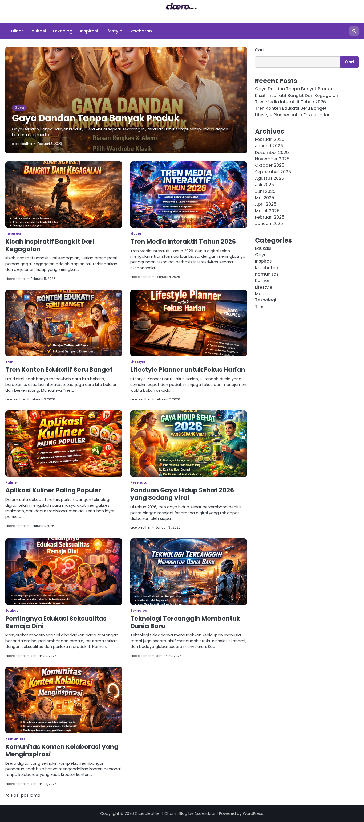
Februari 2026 (269, 139)
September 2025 (273, 172)
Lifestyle (113, 31)
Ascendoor (205, 813)
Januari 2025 (269, 224)
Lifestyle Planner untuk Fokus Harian (187, 369)
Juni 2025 (265, 191)
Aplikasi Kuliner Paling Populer (53, 490)
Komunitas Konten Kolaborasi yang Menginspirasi (61, 750)
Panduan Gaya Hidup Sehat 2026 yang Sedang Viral (182, 494)
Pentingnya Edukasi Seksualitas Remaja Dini (56, 622)
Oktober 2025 (269, 165)
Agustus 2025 (269, 178)
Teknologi (63, 31)
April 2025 (265, 204)
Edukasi (37, 31)
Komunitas (15, 739)
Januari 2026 (269, 146)
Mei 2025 (264, 198)
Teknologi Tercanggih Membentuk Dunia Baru (185, 622)
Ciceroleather (148, 813)
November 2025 (272, 159)
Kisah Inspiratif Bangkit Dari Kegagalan (50, 245)
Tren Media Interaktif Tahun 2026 (183, 241)
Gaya (19, 107)
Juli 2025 (264, 185)
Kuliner (16, 31)
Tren (9, 362)
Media (135, 233)
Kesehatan (140, 31)
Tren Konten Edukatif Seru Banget (58, 369)
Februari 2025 (269, 217)
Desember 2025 (272, 152)
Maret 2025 (267, 211)
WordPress (253, 813)
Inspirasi (89, 31)
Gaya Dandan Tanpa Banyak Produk (96, 118)
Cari (259, 50)
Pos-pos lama (25, 795)
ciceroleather (22, 144)
